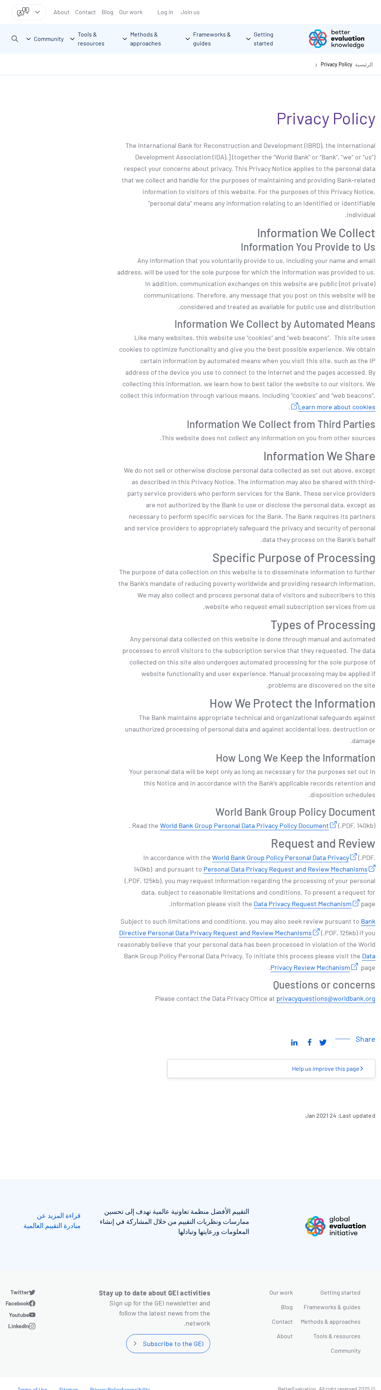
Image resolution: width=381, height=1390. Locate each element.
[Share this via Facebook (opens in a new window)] (309, 1042)
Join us (190, 11)
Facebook (17, 1303)
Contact (85, 11)
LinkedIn (18, 1326)
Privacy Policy (336, 64)
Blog (107, 11)
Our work (131, 11)
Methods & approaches (331, 1321)
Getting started (340, 1292)
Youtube (19, 1314)
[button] (15, 38)
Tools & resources (337, 1335)
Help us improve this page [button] (326, 1068)
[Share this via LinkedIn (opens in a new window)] (294, 1042)
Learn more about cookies (336, 407)
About (62, 11)
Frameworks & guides (332, 1306)
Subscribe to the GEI (173, 1343)
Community (346, 1350)
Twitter (19, 1292)
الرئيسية (364, 64)
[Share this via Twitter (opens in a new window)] (323, 1042)
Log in (165, 11)
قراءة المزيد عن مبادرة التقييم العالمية (52, 1220)
